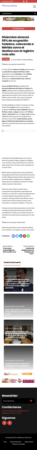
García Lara (28, 437)
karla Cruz (8, 276)
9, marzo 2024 (20, 306)
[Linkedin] (20, 236)
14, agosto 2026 (17, 328)
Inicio (5, 442)
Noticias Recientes (15, 442)
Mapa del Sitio (29, 442)
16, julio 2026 (16, 276)
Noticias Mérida (28, 60)
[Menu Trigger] (34, 6)
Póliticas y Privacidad (18, 444)
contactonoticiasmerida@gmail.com (15, 411)
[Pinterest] (24, 236)
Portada (6, 59)
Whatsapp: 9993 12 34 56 (11, 413)
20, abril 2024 (20, 360)
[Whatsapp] (28, 236)
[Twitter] (27, 1)
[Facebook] (24, 1)
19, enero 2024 (15, 60)
